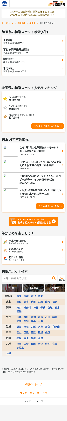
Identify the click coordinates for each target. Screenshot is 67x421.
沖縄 (8, 353)
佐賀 (26, 343)
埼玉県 (32, 23)
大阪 (33, 326)
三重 (40, 320)
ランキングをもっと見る (46, 126)
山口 (47, 332)
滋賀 (19, 326)
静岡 (19, 320)
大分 (40, 343)
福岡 (19, 343)
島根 (40, 332)
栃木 (57, 307)
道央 (19, 296)
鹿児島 (20, 347)
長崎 (33, 343)
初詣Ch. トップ (33, 384)
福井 (54, 317)
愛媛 (33, 338)
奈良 (47, 326)
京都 (26, 326)
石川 (47, 317)
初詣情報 (21, 23)
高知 (40, 338)
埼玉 (35, 307)
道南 (26, 296)
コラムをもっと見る (48, 206)
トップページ (7, 23)
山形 (47, 301)
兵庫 (40, 326)
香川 (26, 338)
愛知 (26, 320)
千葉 (42, 307)
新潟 (33, 317)
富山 (40, 317)
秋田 (33, 301)
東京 (19, 307)
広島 (26, 332)
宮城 (40, 301)
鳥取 (33, 332)
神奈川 (27, 307)
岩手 (26, 301)
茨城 (50, 307)
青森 (19, 301)
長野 (26, 317)
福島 (54, 301)
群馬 (19, 311)
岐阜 (33, 320)
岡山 (19, 332)
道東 (40, 296)
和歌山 (56, 326)
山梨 (19, 317)
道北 (33, 296)
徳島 (19, 338)
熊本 (47, 343)
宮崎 (54, 343)
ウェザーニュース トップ (33, 393)
